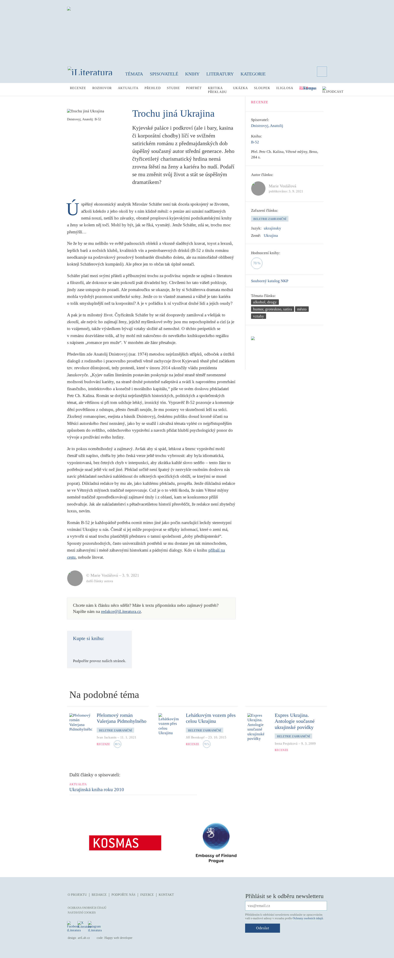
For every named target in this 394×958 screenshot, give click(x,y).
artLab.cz (84, 938)
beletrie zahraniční (269, 219)
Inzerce (147, 894)
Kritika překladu (217, 90)
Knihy (192, 73)
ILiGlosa (284, 88)
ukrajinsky (272, 228)
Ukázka (240, 88)
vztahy (258, 316)
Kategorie (253, 73)
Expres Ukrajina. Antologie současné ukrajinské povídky (295, 721)
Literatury (220, 73)
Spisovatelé (164, 73)
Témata (134, 73)
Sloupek (262, 88)
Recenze (78, 88)
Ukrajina (271, 235)
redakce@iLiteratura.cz (121, 611)
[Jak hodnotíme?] (283, 253)
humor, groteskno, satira (272, 309)
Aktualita (128, 88)
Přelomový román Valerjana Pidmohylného (121, 718)
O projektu (77, 894)
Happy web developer (118, 938)
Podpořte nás (123, 894)
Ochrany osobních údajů (308, 918)
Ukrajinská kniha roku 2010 (96, 789)
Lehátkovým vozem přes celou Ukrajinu (211, 718)
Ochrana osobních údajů (87, 907)
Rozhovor (102, 88)
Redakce (99, 894)
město (302, 309)
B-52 (255, 142)
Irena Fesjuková (286, 743)
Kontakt (166, 894)
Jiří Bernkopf (195, 737)
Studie (173, 88)
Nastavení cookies (82, 912)
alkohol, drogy (265, 302)
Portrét (194, 88)
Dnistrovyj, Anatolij (267, 126)
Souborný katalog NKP (269, 281)
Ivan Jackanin (107, 737)
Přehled (153, 88)
